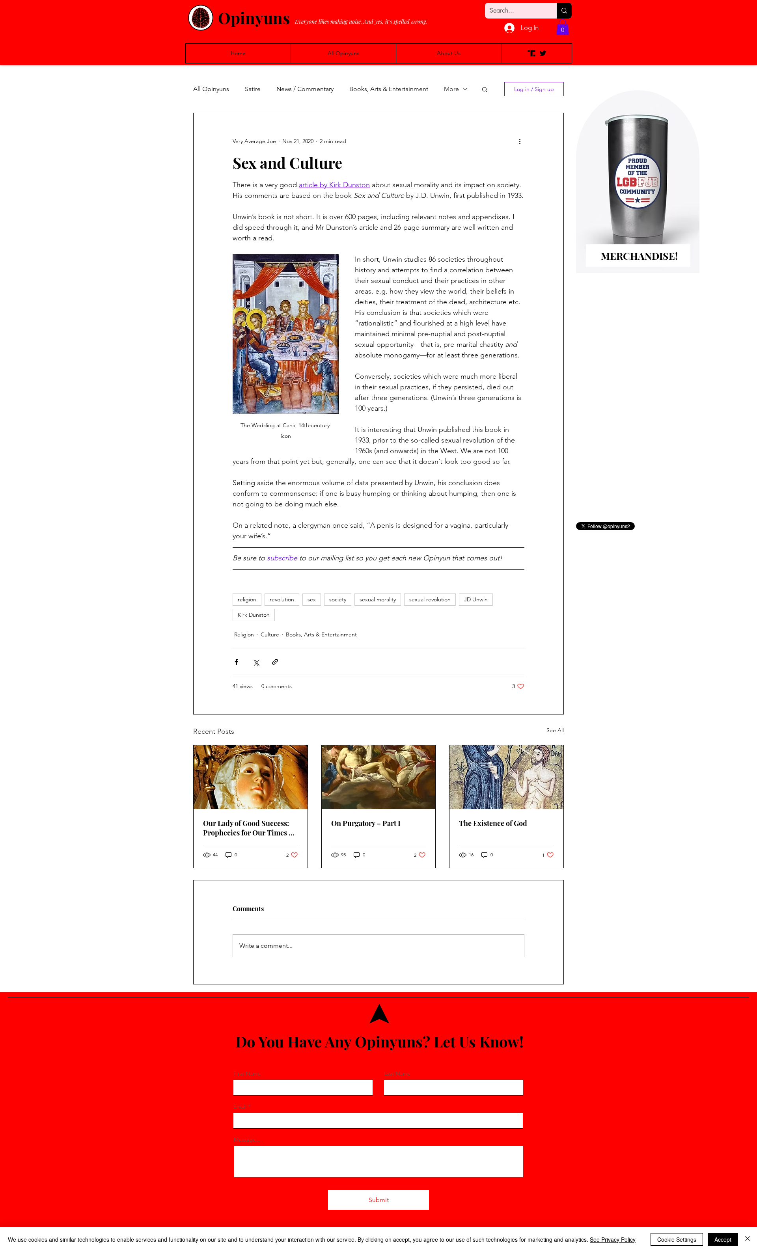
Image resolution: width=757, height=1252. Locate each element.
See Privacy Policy (613, 1239)
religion (247, 599)
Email (239, 1106)
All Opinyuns (211, 89)
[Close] (747, 1239)
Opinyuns (254, 17)
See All (555, 730)
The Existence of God (493, 823)
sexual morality (378, 599)
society (337, 599)
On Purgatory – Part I (366, 823)
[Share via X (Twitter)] (255, 662)
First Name (247, 1073)
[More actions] (519, 141)
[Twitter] (543, 53)
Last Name (397, 1073)
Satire (253, 89)
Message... (247, 1139)
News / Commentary (305, 89)
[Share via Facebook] (236, 662)
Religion (244, 634)
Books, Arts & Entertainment (388, 89)
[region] (637, 194)
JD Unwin (476, 599)
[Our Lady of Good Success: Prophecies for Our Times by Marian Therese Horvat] (251, 777)
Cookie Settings (676, 1239)
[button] (562, 27)
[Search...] (564, 11)
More (451, 89)
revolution (282, 599)
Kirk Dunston (254, 614)
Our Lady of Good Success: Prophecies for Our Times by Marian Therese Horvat (249, 828)
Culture (270, 634)
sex (312, 599)
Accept (722, 1239)
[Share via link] (275, 662)
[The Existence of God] (506, 777)
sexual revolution (430, 599)
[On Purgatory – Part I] (379, 777)
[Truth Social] (531, 53)
